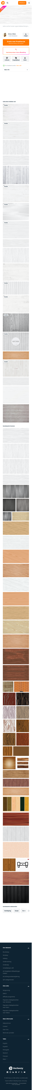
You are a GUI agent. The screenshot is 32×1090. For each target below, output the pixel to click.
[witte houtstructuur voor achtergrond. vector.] (16, 394)
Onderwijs (6, 1069)
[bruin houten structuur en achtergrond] (16, 669)
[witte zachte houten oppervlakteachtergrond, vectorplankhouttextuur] (16, 434)
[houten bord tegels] (9, 854)
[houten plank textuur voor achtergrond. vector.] (16, 490)
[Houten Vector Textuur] (16, 412)
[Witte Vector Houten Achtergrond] (16, 341)
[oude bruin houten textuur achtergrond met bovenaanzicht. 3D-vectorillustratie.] (9, 840)
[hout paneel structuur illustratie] (16, 941)
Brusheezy (6, 1056)
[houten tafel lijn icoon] (9, 969)
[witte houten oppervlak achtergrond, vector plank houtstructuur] (16, 159)
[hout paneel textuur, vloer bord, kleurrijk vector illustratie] (16, 895)
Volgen (26, 36)
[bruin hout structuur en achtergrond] (16, 685)
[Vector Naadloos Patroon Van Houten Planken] (10, 710)
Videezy (5, 1063)
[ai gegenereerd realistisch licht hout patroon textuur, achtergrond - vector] (11, 529)
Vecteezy (5, 1059)
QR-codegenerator (8, 1084)
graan (16, 1015)
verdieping (7, 1015)
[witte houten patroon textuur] (16, 111)
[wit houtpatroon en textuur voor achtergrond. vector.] (16, 192)
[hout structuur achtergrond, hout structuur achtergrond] (11, 828)
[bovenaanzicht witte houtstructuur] (16, 287)
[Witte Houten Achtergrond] (16, 174)
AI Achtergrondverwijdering (11, 1081)
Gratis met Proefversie (16, 42)
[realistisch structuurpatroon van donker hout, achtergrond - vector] (16, 355)
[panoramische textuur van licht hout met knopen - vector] (16, 242)
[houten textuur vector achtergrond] (9, 722)
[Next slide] (25, 1015)
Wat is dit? (18, 65)
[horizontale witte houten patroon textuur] (16, 211)
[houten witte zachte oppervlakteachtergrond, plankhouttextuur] (16, 254)
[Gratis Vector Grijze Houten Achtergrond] (16, 322)
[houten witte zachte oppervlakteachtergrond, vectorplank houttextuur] (16, 146)
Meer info (6, 69)
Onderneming (7, 1066)
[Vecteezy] (3, 3)
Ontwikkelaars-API (8, 1072)
